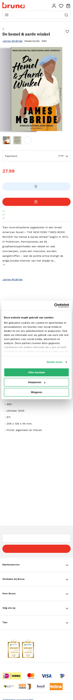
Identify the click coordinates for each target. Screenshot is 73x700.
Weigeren (36, 392)
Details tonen (54, 362)
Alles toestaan (36, 372)
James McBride (12, 41)
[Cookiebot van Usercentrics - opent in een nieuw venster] (54, 305)
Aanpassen (34, 382)
